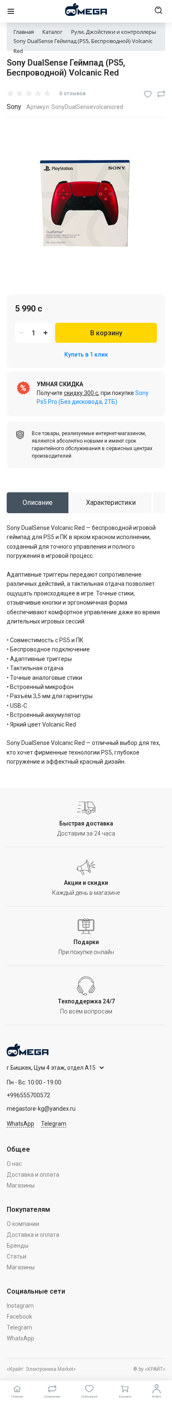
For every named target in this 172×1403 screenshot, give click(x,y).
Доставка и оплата (33, 1174)
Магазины (21, 1185)
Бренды (17, 1245)
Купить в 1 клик (86, 354)
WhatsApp (20, 1123)
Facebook (19, 1316)
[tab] (37, 502)
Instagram (20, 1305)
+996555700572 (28, 1095)
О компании (23, 1224)
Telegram (53, 1123)
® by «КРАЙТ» (149, 1369)
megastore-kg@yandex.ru (41, 1108)
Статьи (16, 1256)
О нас (14, 1163)
